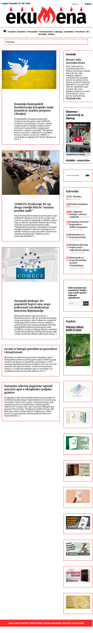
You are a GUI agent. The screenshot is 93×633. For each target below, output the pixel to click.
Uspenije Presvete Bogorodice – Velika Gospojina (79, 224)
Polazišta (12, 32)
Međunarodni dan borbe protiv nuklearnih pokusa (79, 247)
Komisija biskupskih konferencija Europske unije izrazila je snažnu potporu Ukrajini (34, 109)
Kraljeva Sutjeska (79, 204)
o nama (4, 3)
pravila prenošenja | (53, 623)
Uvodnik (71, 54)
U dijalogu (58, 32)
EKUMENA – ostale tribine (78, 160)
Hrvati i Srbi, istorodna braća (75, 61)
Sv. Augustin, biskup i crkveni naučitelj (78, 214)
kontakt (13, 3)
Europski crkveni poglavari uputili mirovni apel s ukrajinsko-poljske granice (28, 389)
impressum (14, 623)
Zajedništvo (69, 32)
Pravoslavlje (32, 32)
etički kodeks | (37, 623)
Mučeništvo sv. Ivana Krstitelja (78, 236)
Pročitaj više (73, 98)
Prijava (88, 4)
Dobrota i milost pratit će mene (75, 328)
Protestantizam (45, 32)
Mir (87, 32)
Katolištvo (21, 32)
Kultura (51, 34)
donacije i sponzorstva (73, 623)
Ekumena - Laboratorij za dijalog (75, 115)
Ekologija (42, 34)
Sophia (71, 321)
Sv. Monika (75, 196)
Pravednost (80, 32)
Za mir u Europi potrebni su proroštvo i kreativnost (30, 350)
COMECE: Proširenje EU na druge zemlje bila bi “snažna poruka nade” (34, 207)
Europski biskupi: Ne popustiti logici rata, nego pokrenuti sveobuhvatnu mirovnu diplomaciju (32, 305)
